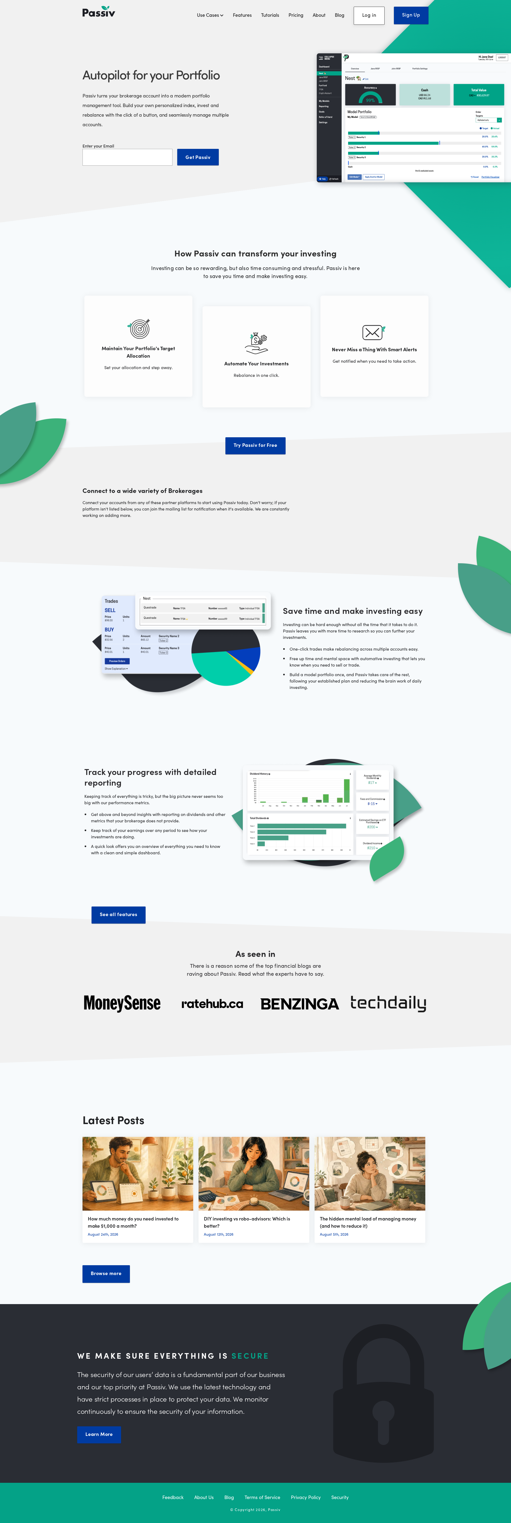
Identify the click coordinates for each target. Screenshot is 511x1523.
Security (340, 1497)
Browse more (106, 1273)
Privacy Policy (306, 1497)
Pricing (296, 14)
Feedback (173, 1497)
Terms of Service (262, 1497)
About (319, 14)
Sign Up (411, 14)
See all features (118, 914)
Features (242, 14)
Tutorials (270, 14)
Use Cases (208, 14)
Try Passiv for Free (255, 445)
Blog (339, 14)
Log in (369, 14)
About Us (204, 1497)
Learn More (99, 1434)
